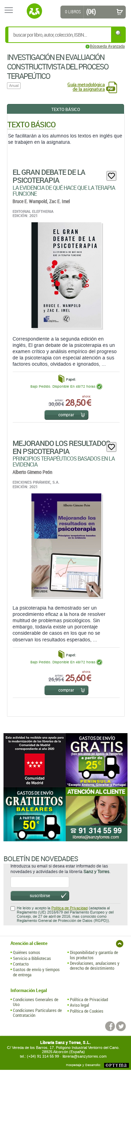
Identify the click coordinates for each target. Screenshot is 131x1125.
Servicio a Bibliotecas (32, 958)
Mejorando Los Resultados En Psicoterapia (61, 447)
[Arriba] (119, 943)
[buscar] (118, 33)
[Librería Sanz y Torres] (34, 11)
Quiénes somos (26, 952)
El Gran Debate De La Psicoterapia (49, 176)
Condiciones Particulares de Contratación (37, 1013)
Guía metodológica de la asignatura (86, 87)
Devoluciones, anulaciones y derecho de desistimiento (94, 966)
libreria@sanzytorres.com (85, 1056)
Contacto (21, 963)
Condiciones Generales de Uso (35, 1002)
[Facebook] (110, 1026)
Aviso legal (79, 1005)
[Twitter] (121, 1026)
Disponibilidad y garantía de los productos (94, 955)
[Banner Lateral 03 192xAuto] (97, 814)
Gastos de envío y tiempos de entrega (36, 972)
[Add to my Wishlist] (111, 176)
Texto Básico (65, 109)
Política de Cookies (86, 1010)
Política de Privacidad (69, 908)
